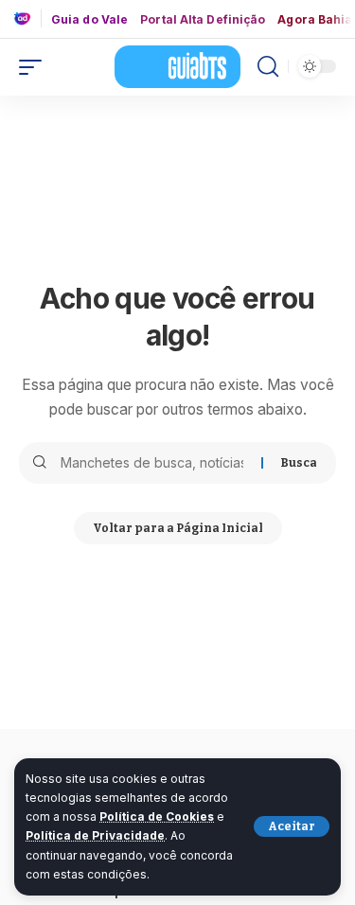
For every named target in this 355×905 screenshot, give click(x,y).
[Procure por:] (153, 463)
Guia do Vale (89, 20)
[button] (291, 826)
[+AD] (27, 18)
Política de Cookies (156, 816)
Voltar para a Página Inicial (178, 528)
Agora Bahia (314, 20)
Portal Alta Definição (202, 20)
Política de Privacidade (95, 835)
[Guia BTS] (178, 66)
